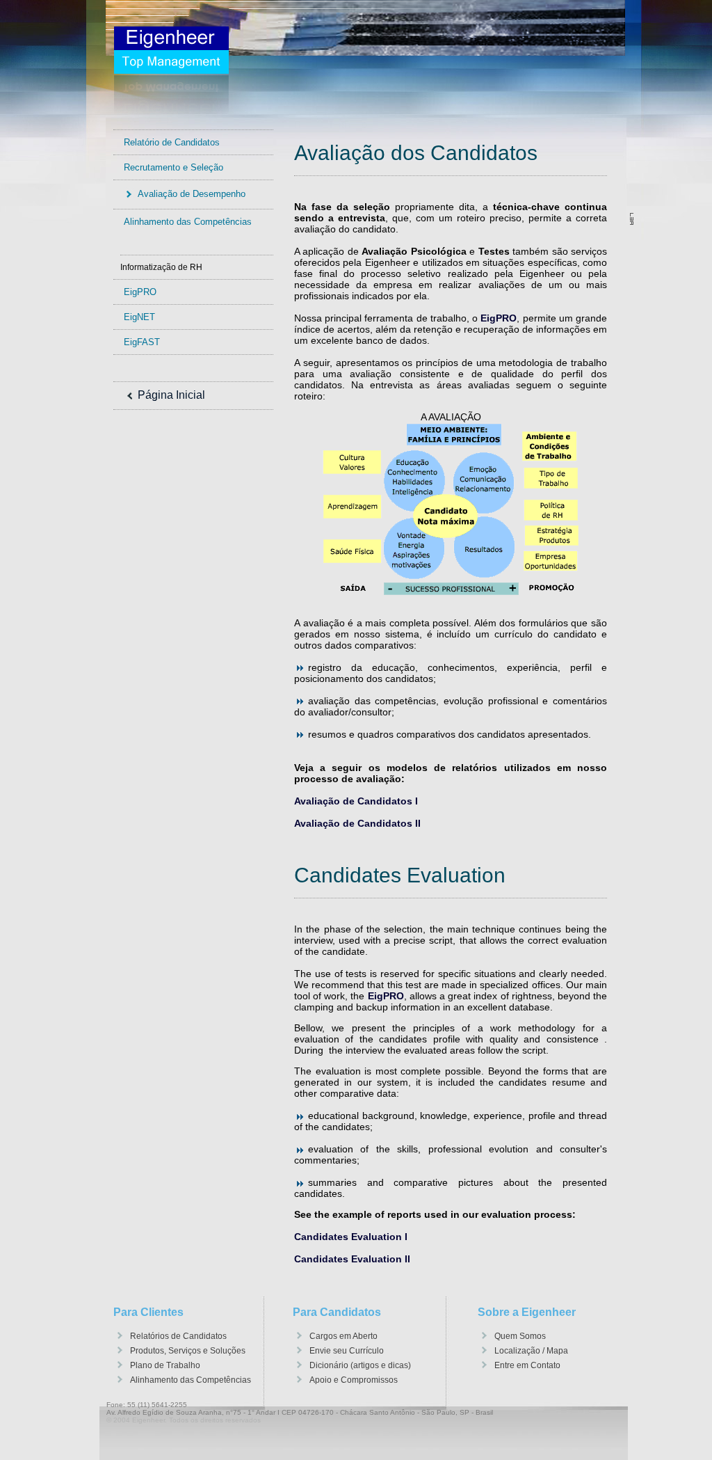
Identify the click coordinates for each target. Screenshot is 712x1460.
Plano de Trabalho (165, 1365)
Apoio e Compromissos (353, 1380)
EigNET (139, 317)
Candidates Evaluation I (350, 1236)
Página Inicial (171, 395)
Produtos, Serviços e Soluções (187, 1351)
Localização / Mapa (531, 1351)
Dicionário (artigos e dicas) (360, 1365)
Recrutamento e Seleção (173, 167)
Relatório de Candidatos (172, 142)
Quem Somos (520, 1336)
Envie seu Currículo (346, 1351)
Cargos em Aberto (343, 1336)
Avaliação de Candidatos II (357, 823)
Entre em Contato (527, 1365)
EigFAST (142, 342)
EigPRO (140, 292)
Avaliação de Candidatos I (356, 801)
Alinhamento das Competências (188, 221)
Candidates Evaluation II (352, 1258)
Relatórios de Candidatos (178, 1336)
